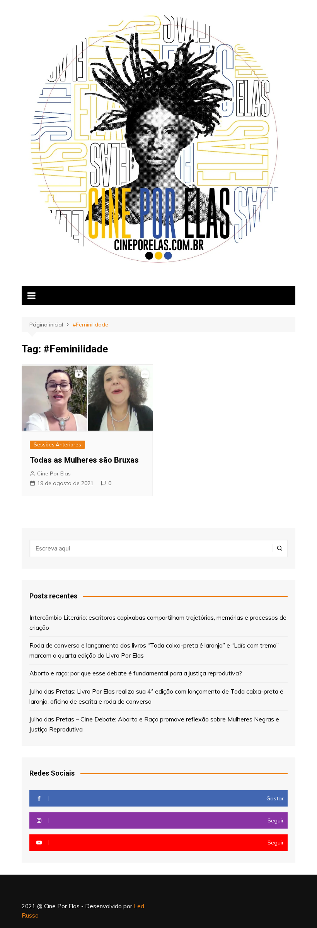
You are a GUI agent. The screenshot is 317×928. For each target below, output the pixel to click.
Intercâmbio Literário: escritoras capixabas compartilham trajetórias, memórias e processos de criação (157, 622)
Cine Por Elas (54, 473)
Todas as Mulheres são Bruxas (84, 460)
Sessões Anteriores (57, 444)
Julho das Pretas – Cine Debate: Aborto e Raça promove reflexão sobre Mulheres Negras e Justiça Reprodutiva (154, 724)
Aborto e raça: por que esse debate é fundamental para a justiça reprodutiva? (135, 673)
